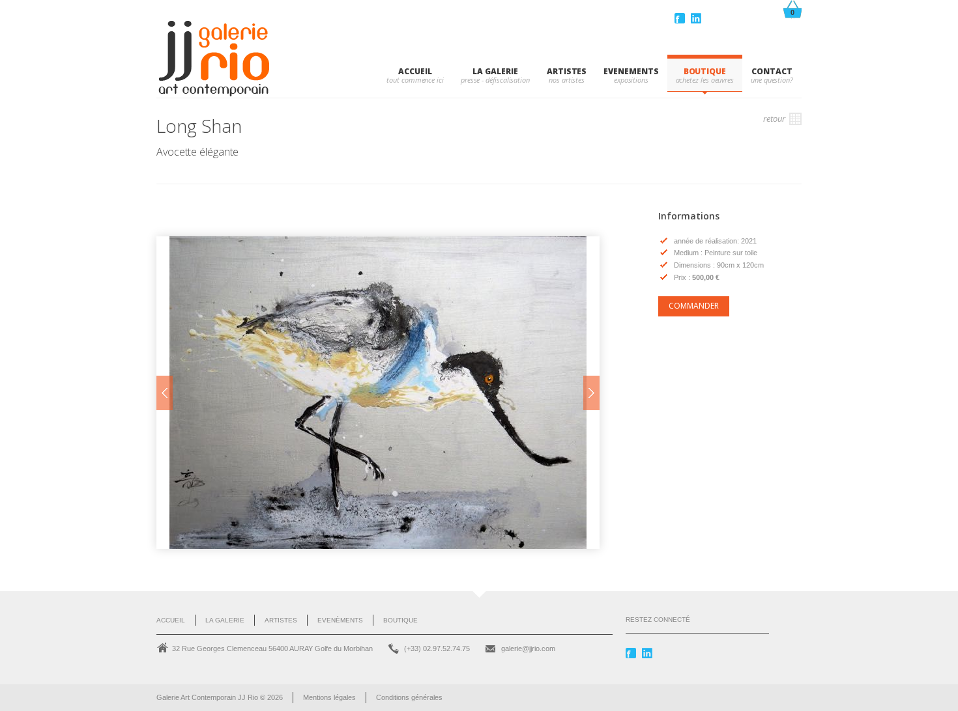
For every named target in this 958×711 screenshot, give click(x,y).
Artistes (281, 620)
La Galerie (224, 620)
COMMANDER (694, 305)
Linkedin (697, 18)
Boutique (400, 620)
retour (775, 118)
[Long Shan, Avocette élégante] (378, 392)
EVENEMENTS (630, 71)
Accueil (414, 71)
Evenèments (340, 620)
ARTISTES (567, 71)
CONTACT (771, 71)
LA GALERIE (494, 71)
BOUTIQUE (705, 71)
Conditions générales (409, 697)
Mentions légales (329, 697)
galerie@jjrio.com (528, 648)
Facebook (681, 18)
